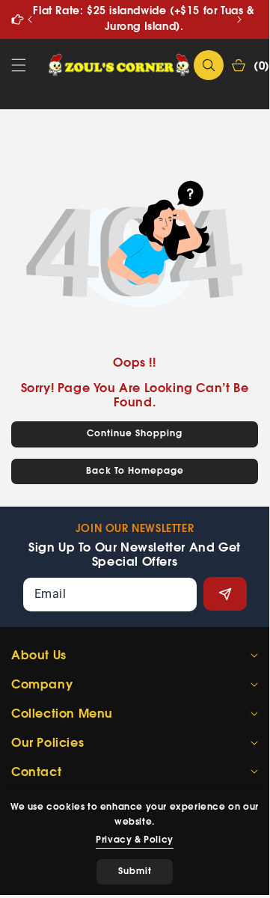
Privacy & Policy (135, 840)
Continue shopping (134, 434)
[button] (239, 19)
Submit (135, 871)
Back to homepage (135, 471)
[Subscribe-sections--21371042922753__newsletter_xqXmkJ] (225, 594)
